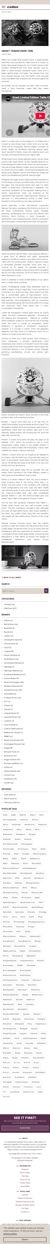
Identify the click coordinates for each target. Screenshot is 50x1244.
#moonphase (25, 975)
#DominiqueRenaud (11, 868)
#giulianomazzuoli (27, 902)
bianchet (16, 1087)
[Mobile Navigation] (3, 6)
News (10, 12)
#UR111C (25, 1068)
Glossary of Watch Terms (25, 1205)
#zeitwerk (36, 1082)
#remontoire (29, 1019)
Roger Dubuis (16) (12, 759)
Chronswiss (28, 1087)
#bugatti (32, 834)
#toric (35, 1048)
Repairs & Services (25, 1198)
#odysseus (37, 980)
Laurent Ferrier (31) (12, 717)
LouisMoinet (14, 1092)
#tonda (27, 1048)
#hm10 (5, 917)
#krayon (23, 936)
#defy (5, 863)
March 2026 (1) (10, 799)
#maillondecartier (10, 961)
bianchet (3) (9, 628)
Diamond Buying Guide (25, 1202)
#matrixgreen (8, 965)
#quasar (26, 1014)
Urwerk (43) (9, 775)
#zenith (6, 1087)
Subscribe (25, 1128)
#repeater (41, 1019)
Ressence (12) (10, 756)
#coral (16, 854)
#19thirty (22, 815)
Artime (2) (8, 620)
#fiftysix (34, 888)
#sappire (23, 1033)
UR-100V (6, 1097)
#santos (34, 1029)
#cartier (18, 839)
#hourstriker (7, 927)
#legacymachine (9, 951)
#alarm (33, 815)
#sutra (19, 1043)
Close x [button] (25, 1240)
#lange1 (37, 941)
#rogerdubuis (41, 1024)
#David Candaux (39, 854)
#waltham (32, 1077)
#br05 (37, 829)
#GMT (40, 902)
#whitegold (7, 1082)
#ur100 (36, 1063)
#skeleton (7, 1038)
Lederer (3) (9, 721)
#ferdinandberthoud (11, 888)
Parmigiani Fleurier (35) (14, 744)
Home (4, 12)
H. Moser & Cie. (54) (12, 698)
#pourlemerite (8, 1009)
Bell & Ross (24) (11, 624)
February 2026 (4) (12, 802)
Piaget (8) (8, 748)
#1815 (5, 815)
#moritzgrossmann (10, 980)
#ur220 (6, 1072)
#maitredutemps (26, 961)
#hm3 (14, 917)
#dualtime (40, 873)
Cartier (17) (8, 636)
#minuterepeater (9, 970)
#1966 (13, 815)
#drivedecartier (26, 873)
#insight (31, 927)
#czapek (25, 854)
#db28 (23, 859)
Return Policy (25, 1173)
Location (25, 1195)
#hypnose (20, 927)
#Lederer (32, 946)
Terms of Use (25, 1179)
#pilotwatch (7, 999)
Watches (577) (10, 608)
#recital (6, 1019)
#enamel (27, 878)
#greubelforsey (37, 907)
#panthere (32, 985)
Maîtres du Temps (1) (13, 732)
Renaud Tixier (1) (11, 752)
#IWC (19, 931)
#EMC (17, 878)
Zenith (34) (9, 783)
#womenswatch (21, 1082)
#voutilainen (20, 1077)
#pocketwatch (8, 1004)
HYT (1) (7, 702)
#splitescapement (30, 1038)
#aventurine (29, 824)
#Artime (35, 820)
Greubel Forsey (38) (13, 690)
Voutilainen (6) (10, 779)
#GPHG (6, 907)
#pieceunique (37, 995)
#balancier (42, 824)
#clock (43, 849)
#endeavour (39, 878)
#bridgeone (20, 834)
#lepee (22, 951)
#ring (30, 1024)
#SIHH (43, 1033)
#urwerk (15, 1072)
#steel (43, 1038)
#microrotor (31, 965)
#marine (40, 961)
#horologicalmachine (36, 922)
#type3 (5, 1058)
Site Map (25, 1176)
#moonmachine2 (9, 975)
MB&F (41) (8, 736)
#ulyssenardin (38, 1058)
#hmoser (6, 922)
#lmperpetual (17, 956)
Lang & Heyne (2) (11, 713)
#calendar (7, 839)
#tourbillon (7, 1053)
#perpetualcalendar (10, 995)
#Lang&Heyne (8, 941)
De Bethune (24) (11, 659)
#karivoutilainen (9, 936)
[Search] (46, 590)
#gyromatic (19, 912)
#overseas (20, 985)
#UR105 (6, 1068)
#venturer (7, 1077)
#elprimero (7, 878)
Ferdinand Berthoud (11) (15, 674)
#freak (5, 897)
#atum (5, 824)
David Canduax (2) (12, 655)
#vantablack (40, 1072)
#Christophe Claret (10, 844)
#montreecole (25, 970)
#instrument (8, 931)
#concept (6, 854)
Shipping (25, 1169)
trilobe (40, 1092)
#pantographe (8, 990)
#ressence (7, 1024)
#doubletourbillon (10, 873)
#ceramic (28, 839)
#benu (19, 829)
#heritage (43, 912)
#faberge (18, 883)
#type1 (17, 1053)
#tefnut (6, 1048)
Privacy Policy (25, 1183)
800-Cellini (36, 1154)
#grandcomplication (20, 907)
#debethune (35, 859)
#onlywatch (7, 985)
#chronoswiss (23, 849)
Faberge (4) (9, 667)
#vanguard (27, 1072)
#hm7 (23, 917)
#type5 (15, 1058)
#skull (16, 1038)
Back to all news (12, 578)
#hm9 (40, 917)
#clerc (34, 849)
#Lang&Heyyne (24, 941)
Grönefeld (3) (10, 694)
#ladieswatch (35, 936)
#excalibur (7, 883)
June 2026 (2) (10, 795)
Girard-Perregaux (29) (14, 682)
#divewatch (36, 863)
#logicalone (31, 956)
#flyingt (25, 893)
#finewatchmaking (10, 893)
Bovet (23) (8, 632)
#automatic (16, 824)
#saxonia (33, 1033)
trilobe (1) (8, 767)
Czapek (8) (8, 651)
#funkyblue (26, 897)
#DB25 (5, 859)
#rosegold (23, 1029)
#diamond (15, 863)
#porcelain (30, 1004)
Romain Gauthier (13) (13, 763)
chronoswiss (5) (11, 644)
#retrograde (19, 1024)
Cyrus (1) (8, 647)
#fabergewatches (32, 883)
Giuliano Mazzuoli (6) (13, 686)
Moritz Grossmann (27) (14, 740)
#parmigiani (22, 990)
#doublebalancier (29, 868)
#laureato (6, 946)
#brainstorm (7, 834)
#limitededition (35, 951)
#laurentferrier (20, 946)
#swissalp (29, 1043)
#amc (41, 815)
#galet (37, 897)
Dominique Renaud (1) (14, 663)
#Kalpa (27, 931)
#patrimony (35, 990)
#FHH (24, 888)
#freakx (15, 897)
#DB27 (14, 859)
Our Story (25, 1208)
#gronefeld (7, 912)
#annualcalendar (10, 820)
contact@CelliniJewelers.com (20, 1154)
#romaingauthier (9, 1029)
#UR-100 (6, 1063)
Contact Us (25, 1212)
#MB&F (20, 965)
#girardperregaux (9, 902)
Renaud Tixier (28, 1092)
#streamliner (8, 1043)
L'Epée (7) (8, 709)
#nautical (25, 980)
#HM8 (31, 917)
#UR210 (36, 1068)
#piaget (25, 995)
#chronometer (8, 849)
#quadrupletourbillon (11, 1014)
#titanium (16, 1048)
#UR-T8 (27, 1063)
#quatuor (37, 1014)
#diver (25, 863)
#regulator (16, 1019)
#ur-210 (17, 1063)
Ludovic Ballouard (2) (13, 729)
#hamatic (31, 912)
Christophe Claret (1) (13, 640)
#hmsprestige (19, 922)
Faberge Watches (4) (13, 671)
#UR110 (16, 1068)
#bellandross (8, 829)
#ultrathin (25, 1058)
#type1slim (28, 1053)
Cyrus (38, 1087)
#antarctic (24, 820)
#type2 (39, 1053)
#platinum (31, 999)
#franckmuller (36, 893)
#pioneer (19, 999)
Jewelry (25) (9, 604)
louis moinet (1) (11, 725)
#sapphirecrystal (9, 1033)
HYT (4, 1092)
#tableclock (41, 1043)
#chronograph (26, 844)
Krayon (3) (8, 705)
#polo (20, 1004)
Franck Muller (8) (11, 678)
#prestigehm (23, 1009)
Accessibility (25, 1186)
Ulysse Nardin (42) (12, 771)
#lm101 (5, 956)
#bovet (28, 829)
